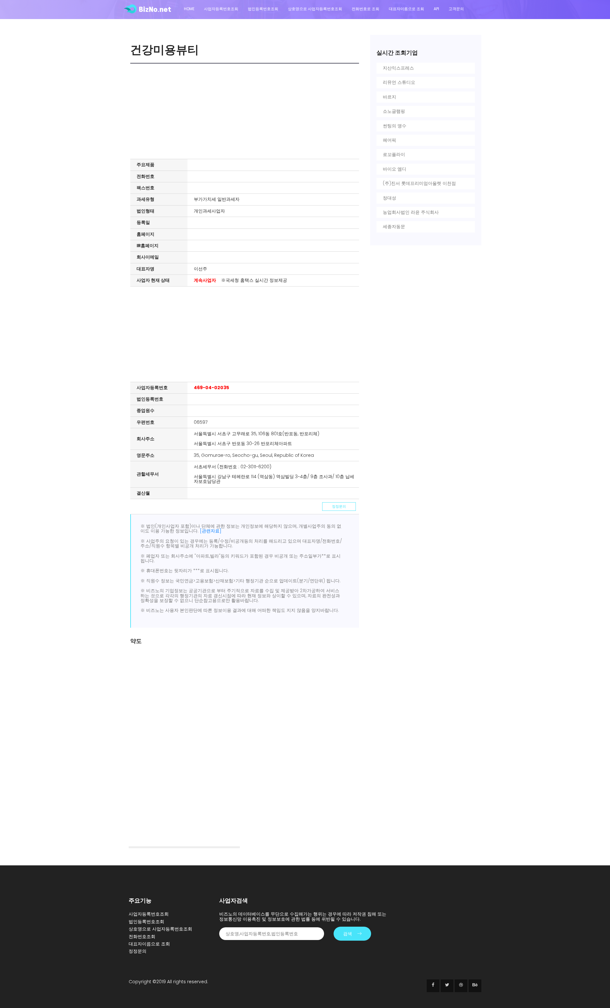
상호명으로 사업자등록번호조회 (315, 8)
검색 (347, 933)
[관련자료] (210, 531)
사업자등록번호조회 (221, 8)
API (436, 8)
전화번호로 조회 (365, 8)
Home (189, 8)
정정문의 (339, 506)
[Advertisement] (246, 111)
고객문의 (456, 8)
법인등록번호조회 (263, 8)
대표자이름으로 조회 (406, 8)
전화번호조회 (142, 936)
